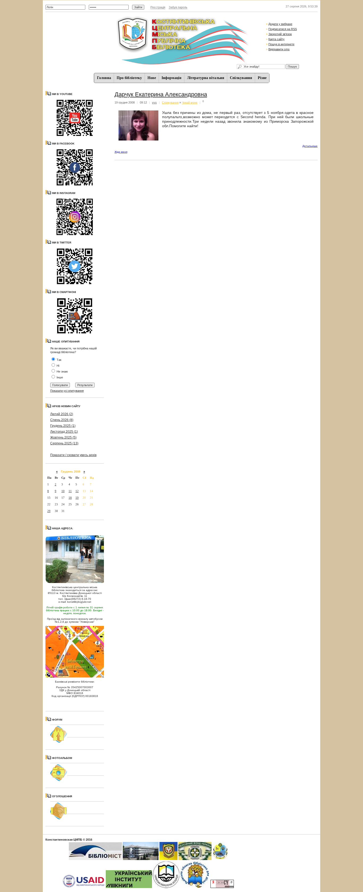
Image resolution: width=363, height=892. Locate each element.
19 (77, 497)
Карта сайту (276, 39)
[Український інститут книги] (129, 887)
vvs (154, 102)
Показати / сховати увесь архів (73, 455)
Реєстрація (157, 7)
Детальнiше (310, 145)
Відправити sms (279, 49)
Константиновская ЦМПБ (63, 839)
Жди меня (121, 151)
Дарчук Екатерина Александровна (161, 94)
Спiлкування (241, 78)
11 (70, 491)
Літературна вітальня (205, 78)
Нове (151, 78)
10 (63, 491)
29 (48, 511)
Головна (104, 78)
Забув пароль (178, 7)
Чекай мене (189, 102)
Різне (262, 78)
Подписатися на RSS (282, 29)
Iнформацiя (172, 78)
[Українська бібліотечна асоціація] (166, 887)
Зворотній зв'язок (280, 34)
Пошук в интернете (281, 44)
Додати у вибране (280, 24)
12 (77, 491)
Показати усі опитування (67, 390)
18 (70, 497)
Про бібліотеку (129, 78)
